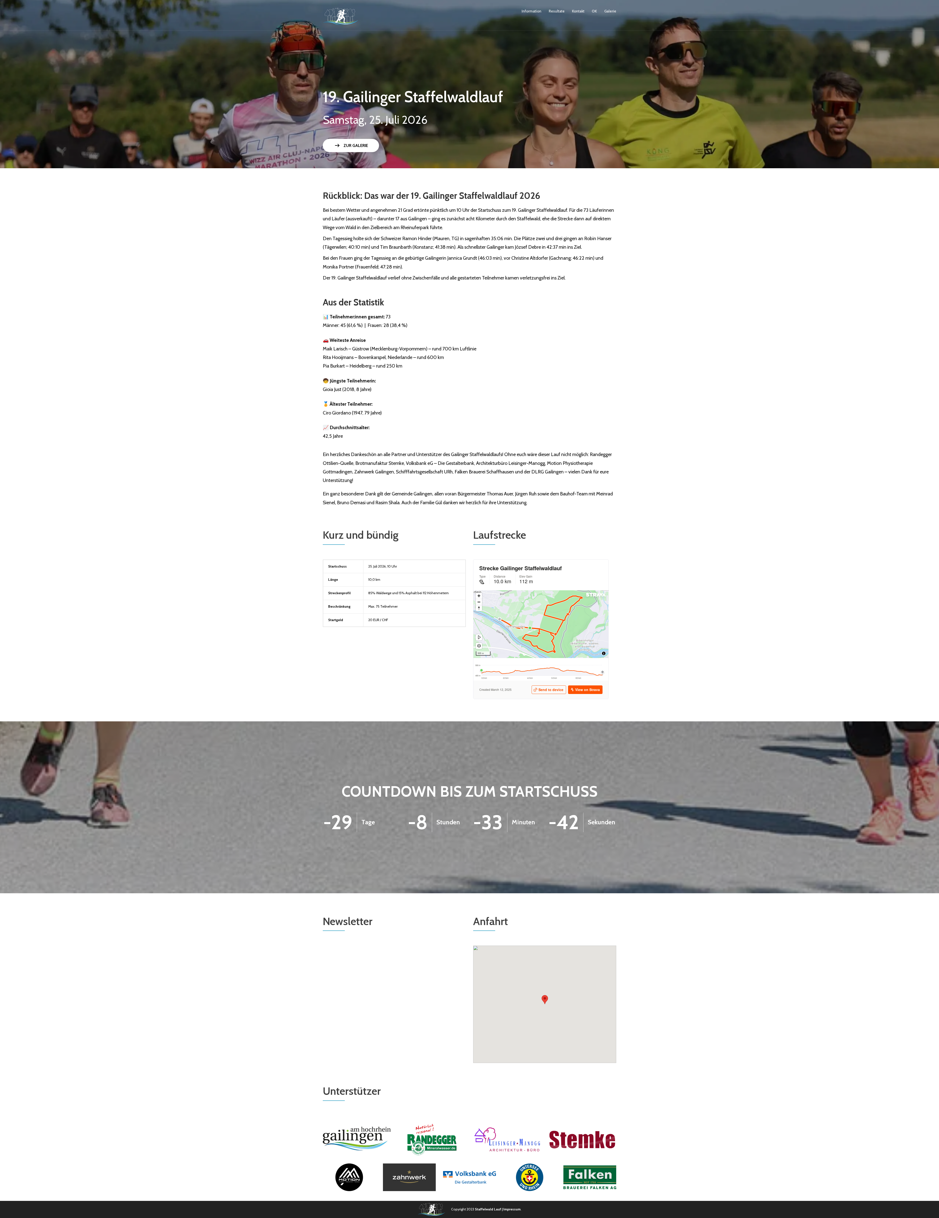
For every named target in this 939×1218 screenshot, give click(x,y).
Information (531, 11)
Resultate (557, 11)
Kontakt (578, 11)
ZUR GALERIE (351, 145)
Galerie (610, 11)
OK (594, 11)
